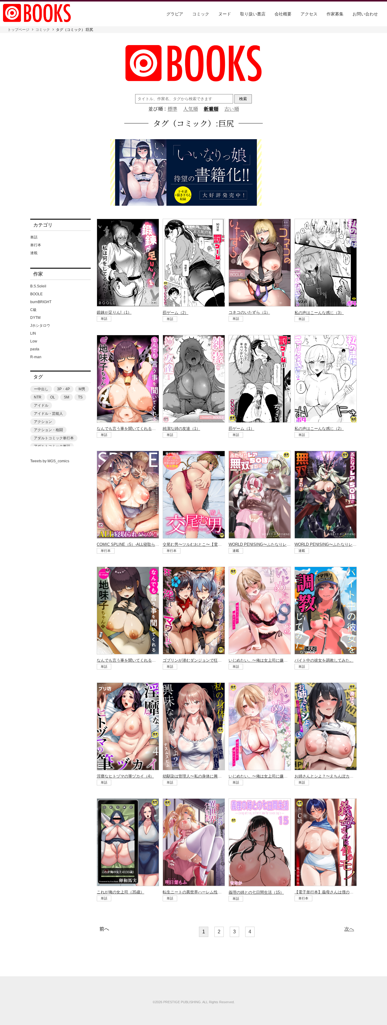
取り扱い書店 (252, 14)
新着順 (211, 108)
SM (66, 397)
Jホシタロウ (40, 325)
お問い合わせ (365, 14)
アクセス (309, 14)
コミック (200, 14)
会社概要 (283, 14)
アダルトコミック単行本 (54, 438)
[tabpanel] (193, 173)
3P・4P (63, 389)
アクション (43, 422)
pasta (34, 349)
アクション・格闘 (48, 430)
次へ (349, 929)
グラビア (174, 14)
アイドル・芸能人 (48, 413)
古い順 (231, 108)
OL (52, 397)
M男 (82, 389)
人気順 (190, 108)
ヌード (224, 14)
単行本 (35, 245)
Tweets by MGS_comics (49, 461)
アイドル (41, 405)
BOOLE (36, 294)
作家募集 (335, 14)
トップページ (18, 29)
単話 (33, 237)
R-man (35, 357)
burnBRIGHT (40, 302)
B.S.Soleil (38, 286)
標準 (172, 108)
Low (33, 341)
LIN (33, 333)
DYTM (35, 317)
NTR (37, 397)
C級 (33, 310)
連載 (33, 253)
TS (80, 397)
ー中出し (41, 389)
